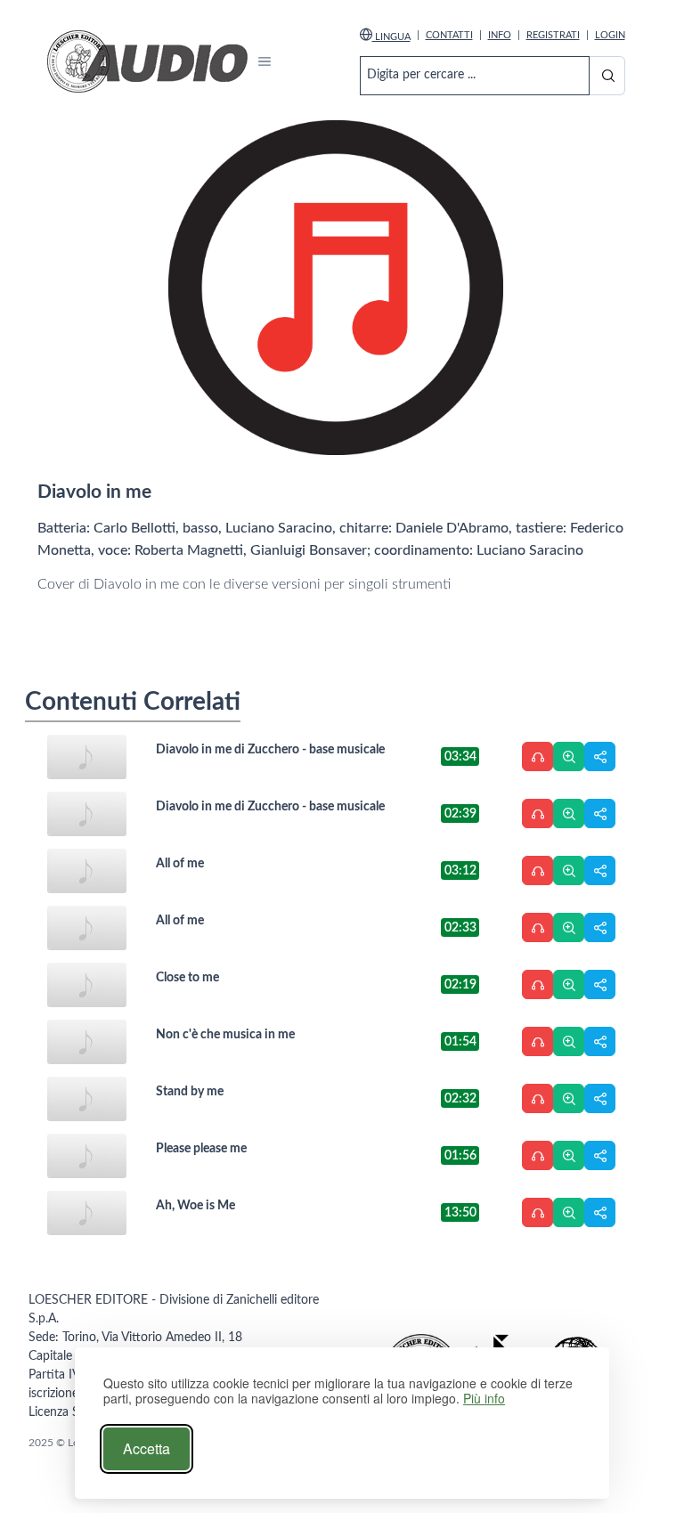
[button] (265, 62)
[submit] (606, 75)
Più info (484, 1398)
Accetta (146, 1448)
